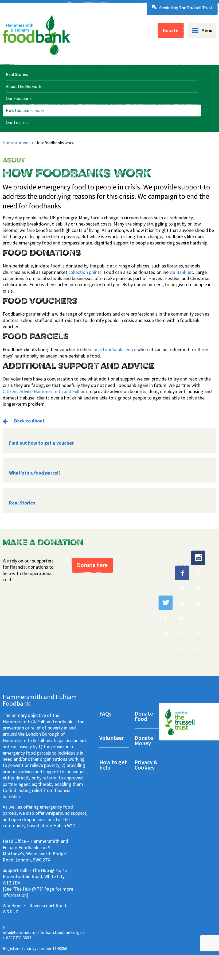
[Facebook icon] (182, 572)
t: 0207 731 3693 (17, 937)
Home (8, 142)
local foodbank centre (114, 349)
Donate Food (144, 717)
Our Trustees (17, 122)
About (24, 142)
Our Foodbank (19, 98)
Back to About (29, 421)
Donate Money (144, 741)
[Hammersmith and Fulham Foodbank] (36, 53)
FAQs (105, 714)
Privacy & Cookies (146, 765)
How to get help (113, 765)
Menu (206, 30)
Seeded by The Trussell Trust (185, 7)
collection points (84, 272)
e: (44, 929)
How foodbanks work (25, 110)
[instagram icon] (198, 557)
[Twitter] (165, 602)
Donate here (92, 565)
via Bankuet (181, 272)
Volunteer (111, 738)
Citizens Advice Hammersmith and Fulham (45, 391)
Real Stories (17, 74)
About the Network (23, 86)
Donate (170, 30)
